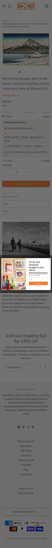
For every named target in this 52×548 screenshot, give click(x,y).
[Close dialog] (49, 260)
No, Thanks (38, 286)
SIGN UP (38, 283)
